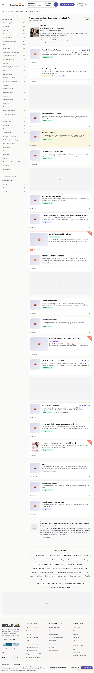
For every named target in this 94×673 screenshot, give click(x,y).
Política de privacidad (32, 647)
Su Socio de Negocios (56, 637)
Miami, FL (11, 11)
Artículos (75, 634)
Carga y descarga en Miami (41, 568)
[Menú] (3, 4)
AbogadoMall (53, 644)
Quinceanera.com (54, 631)
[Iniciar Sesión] (90, 4)
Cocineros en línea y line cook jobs (55, 576)
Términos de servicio (32, 637)
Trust (27, 640)
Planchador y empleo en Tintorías (79, 576)
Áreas (74, 640)
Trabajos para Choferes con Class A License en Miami (72, 572)
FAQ (74, 649)
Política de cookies (31, 650)
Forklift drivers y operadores (70, 580)
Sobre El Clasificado (32, 627)
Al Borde (51, 647)
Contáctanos (76, 652)
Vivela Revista (53, 650)
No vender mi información (33, 657)
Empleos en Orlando (40, 555)
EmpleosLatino (53, 634)
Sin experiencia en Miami (74, 564)
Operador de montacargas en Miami (42, 572)
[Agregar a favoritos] (89, 63)
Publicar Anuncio (67, 4)
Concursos (76, 631)
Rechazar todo (74, 667)
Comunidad (76, 627)
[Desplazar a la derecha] (90, 555)
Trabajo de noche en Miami (61, 568)
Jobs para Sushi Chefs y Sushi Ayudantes (51, 564)
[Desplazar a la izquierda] (30, 555)
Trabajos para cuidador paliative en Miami (48, 583)
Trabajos (28, 634)
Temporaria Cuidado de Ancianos (71, 560)
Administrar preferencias (58, 667)
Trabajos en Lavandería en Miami (74, 583)
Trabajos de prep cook (80, 568)
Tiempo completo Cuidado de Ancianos (46, 560)
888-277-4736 (9, 640)
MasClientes (53, 640)
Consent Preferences (79, 655)
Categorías (76, 637)
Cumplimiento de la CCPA (33, 654)
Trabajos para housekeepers (50, 580)
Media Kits (29, 631)
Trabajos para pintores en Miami (60, 587)
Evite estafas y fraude (32, 644)
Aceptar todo (87, 667)
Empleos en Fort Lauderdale (72, 555)
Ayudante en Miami (36, 576)
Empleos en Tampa (54, 555)
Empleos (20, 11)
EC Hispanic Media (54, 627)
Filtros (88, 19)
